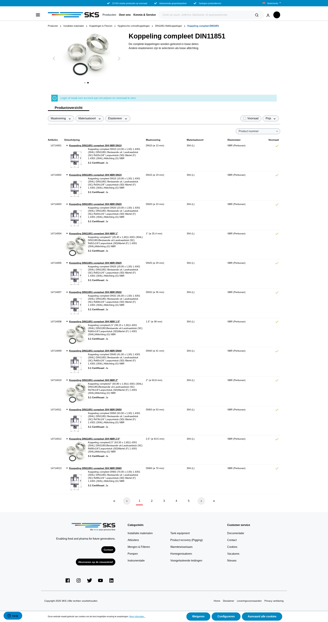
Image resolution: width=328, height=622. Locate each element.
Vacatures (233, 553)
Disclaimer (228, 600)
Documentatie (235, 533)
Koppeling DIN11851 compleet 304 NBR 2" (93, 380)
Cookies (232, 546)
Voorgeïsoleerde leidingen (186, 560)
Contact (108, 549)
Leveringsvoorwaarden (249, 600)
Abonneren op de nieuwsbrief (95, 562)
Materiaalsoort (87, 118)
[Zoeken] (256, 15)
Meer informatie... (137, 616)
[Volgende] (119, 58)
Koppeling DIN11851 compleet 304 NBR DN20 (95, 204)
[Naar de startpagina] (73, 14)
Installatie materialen (140, 533)
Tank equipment (180, 533)
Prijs (269, 118)
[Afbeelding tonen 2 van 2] (88, 82)
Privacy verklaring (274, 600)
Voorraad (252, 118)
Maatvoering (58, 118)
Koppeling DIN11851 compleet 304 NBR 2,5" (94, 438)
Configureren (226, 616)
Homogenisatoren (181, 553)
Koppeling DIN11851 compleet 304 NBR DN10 (95, 145)
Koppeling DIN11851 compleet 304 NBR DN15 (95, 174)
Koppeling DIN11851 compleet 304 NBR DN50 (95, 409)
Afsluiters (133, 540)
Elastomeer (115, 118)
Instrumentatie (136, 560)
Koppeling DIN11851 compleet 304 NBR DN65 (95, 468)
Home (217, 600)
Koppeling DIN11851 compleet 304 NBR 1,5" (94, 321)
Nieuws (231, 560)
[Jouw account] (268, 14)
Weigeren (198, 616)
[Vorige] (53, 58)
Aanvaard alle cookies (262, 616)
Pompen (133, 553)
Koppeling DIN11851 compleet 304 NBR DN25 (95, 263)
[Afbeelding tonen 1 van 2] (85, 82)
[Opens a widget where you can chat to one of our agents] (12, 616)
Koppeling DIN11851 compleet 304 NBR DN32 (95, 292)
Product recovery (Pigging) (186, 540)
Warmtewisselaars (181, 546)
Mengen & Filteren (139, 546)
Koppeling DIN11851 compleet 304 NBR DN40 (95, 350)
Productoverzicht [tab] (69, 108)
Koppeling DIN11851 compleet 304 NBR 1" (93, 233)
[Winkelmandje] (276, 14)
